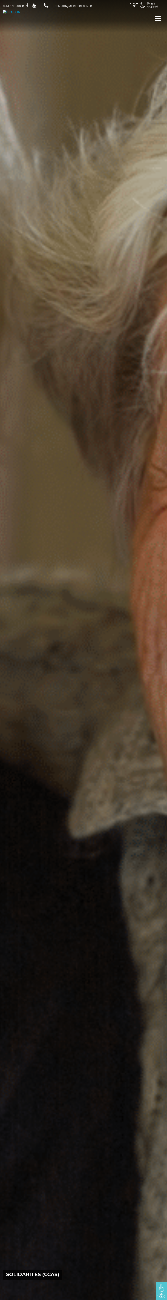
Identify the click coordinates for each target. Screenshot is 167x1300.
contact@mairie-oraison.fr (73, 6)
